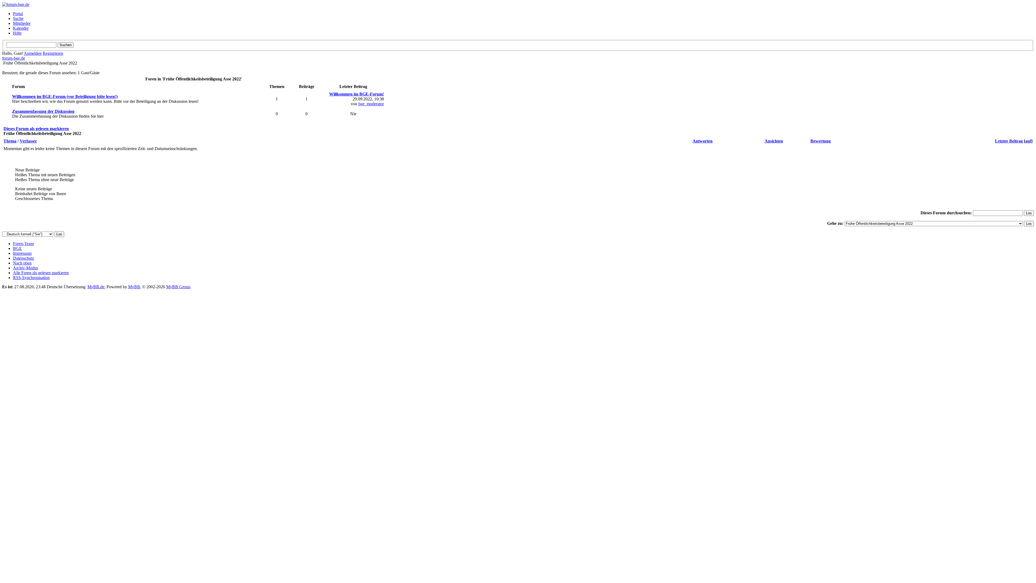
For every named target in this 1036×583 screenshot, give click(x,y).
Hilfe (17, 33)
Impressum (22, 253)
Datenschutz (23, 258)
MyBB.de (95, 286)
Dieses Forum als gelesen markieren (36, 128)
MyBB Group (178, 286)
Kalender (21, 28)
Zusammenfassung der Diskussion (43, 111)
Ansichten (774, 141)
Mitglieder (21, 23)
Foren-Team (23, 243)
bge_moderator (371, 103)
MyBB (134, 286)
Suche (18, 18)
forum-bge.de (13, 58)
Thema (10, 141)
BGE (17, 248)
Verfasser (28, 141)
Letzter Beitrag (1009, 141)
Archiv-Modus (25, 268)
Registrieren (53, 53)
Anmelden (33, 53)
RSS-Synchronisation (31, 277)
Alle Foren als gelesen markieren (41, 272)
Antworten (703, 141)
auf (1028, 141)
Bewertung (820, 141)
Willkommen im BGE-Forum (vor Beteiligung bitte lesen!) (65, 96)
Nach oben (22, 263)
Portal (18, 13)
